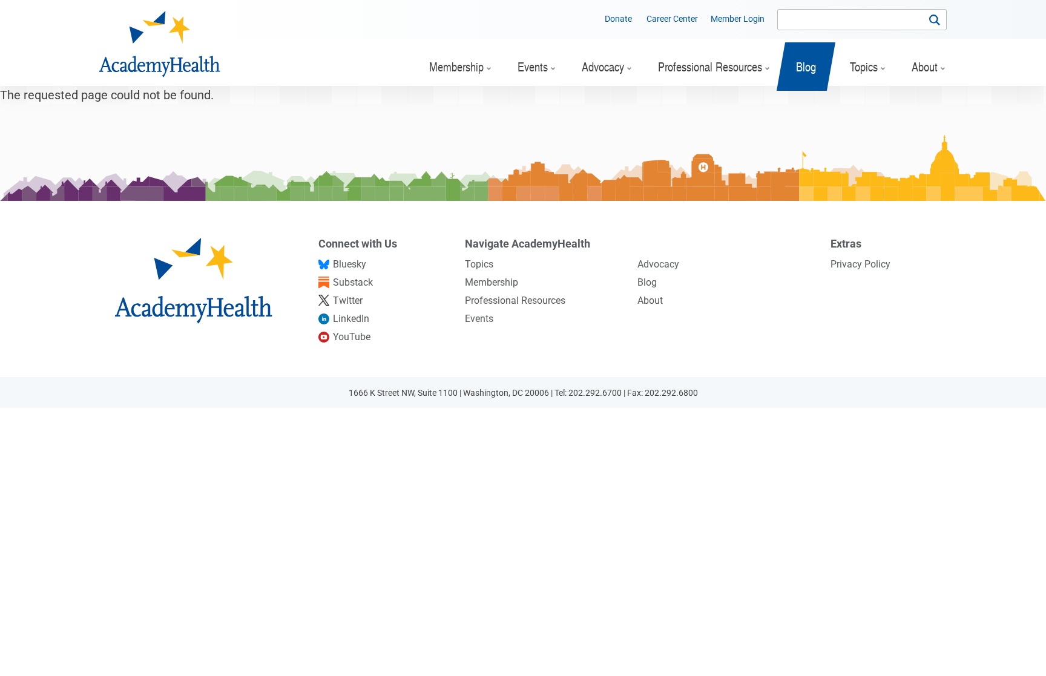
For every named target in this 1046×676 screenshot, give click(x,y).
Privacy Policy (860, 264)
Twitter (348, 300)
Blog (647, 282)
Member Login (738, 19)
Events (479, 318)
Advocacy (658, 264)
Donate (618, 19)
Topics (479, 264)
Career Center (672, 19)
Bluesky (349, 264)
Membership (491, 282)
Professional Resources (515, 300)
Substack (353, 282)
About (650, 300)
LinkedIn (351, 318)
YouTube (351, 337)
